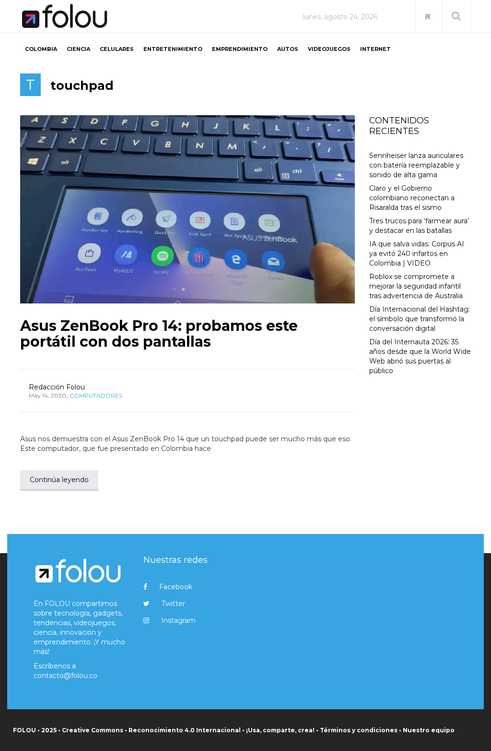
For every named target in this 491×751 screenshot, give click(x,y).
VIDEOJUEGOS (329, 49)
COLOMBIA (41, 49)
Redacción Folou (57, 387)
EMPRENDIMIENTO (240, 49)
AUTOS (287, 49)
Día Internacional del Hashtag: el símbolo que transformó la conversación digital (419, 319)
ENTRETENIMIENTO (172, 49)
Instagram (178, 620)
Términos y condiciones (358, 730)
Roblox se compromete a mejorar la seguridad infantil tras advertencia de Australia (416, 286)
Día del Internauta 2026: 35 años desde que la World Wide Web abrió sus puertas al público (420, 356)
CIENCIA (78, 49)
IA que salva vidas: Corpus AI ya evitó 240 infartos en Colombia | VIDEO (416, 253)
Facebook (175, 586)
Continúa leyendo (59, 479)
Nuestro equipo (429, 730)
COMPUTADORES (96, 395)
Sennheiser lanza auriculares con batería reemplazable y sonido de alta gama (416, 165)
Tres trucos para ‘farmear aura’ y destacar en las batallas (419, 226)
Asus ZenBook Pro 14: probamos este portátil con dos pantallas (159, 334)
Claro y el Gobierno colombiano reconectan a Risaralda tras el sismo (412, 198)
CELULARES (117, 49)
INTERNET (375, 49)
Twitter (173, 603)
